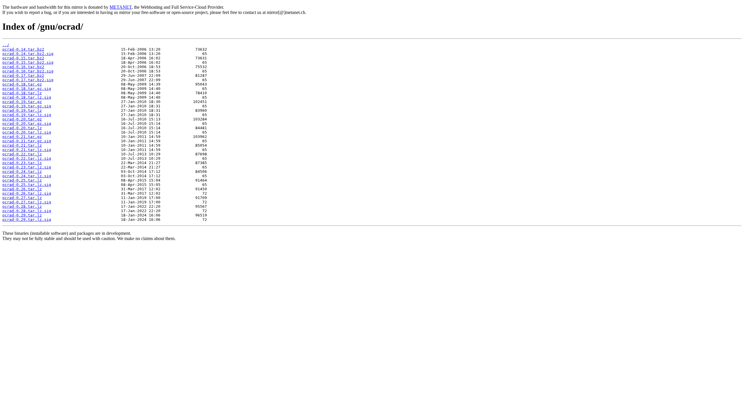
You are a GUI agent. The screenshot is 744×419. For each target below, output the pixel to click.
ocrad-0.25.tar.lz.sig (26, 184)
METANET (121, 7)
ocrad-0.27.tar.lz (22, 198)
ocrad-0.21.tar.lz (22, 145)
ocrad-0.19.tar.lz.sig (26, 115)
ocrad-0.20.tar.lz (22, 128)
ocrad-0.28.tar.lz (22, 206)
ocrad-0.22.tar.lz (22, 154)
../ (5, 45)
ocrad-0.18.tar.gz (22, 84)
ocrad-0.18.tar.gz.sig (26, 88)
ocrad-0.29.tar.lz (22, 215)
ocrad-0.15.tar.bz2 (23, 58)
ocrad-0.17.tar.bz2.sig (27, 80)
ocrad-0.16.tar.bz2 (23, 67)
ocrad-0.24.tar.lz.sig (26, 176)
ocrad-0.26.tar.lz (22, 189)
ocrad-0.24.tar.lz (22, 171)
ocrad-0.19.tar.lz (22, 110)
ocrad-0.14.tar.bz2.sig (27, 54)
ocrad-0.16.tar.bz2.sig (27, 71)
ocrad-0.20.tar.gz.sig (26, 123)
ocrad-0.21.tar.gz (22, 136)
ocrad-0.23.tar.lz (22, 163)
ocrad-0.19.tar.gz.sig (26, 106)
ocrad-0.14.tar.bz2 (23, 49)
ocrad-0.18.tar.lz (22, 93)
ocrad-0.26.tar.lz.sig (26, 193)
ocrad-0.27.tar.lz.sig (26, 202)
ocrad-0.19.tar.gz (22, 102)
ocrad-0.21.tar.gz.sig (26, 141)
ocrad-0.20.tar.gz (22, 119)
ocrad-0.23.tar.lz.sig (26, 167)
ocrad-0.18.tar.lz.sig (26, 97)
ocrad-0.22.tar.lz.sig (26, 158)
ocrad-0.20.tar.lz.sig (26, 132)
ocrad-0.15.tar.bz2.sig (27, 62)
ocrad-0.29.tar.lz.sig (26, 219)
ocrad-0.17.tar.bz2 (23, 75)
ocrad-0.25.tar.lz (22, 180)
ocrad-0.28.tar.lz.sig (26, 211)
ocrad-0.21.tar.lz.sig (26, 150)
